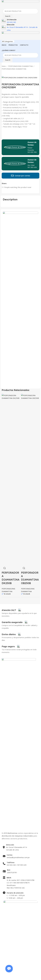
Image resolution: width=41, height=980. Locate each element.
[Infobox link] (11, 610)
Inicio (4, 66)
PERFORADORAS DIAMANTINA (20, 66)
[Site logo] (20, 4)
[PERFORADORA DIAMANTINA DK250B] (11, 479)
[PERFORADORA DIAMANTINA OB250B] (30, 479)
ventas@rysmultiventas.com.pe (18, 857)
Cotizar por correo (22, 175)
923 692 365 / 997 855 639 (16, 865)
